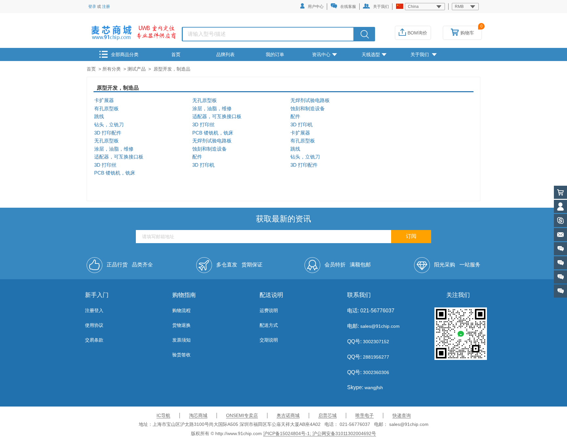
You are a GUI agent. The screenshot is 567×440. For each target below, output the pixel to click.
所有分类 (111, 69)
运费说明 (269, 310)
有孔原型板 (106, 108)
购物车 (467, 32)
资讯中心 (321, 54)
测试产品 (136, 69)
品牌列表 (225, 54)
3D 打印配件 (107, 133)
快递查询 (401, 415)
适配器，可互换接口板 (217, 116)
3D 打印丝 (203, 124)
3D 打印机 (301, 124)
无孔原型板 (204, 100)
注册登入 (94, 310)
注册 (106, 6)
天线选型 (371, 54)
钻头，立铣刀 (109, 124)
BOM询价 (417, 32)
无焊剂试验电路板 (310, 100)
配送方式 (269, 325)
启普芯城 (327, 415)
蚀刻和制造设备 (307, 108)
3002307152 (375, 341)
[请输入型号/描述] (364, 34)
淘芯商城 (198, 415)
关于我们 (381, 6)
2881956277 (375, 357)
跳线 (99, 116)
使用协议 (94, 325)
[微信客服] (560, 291)
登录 (92, 6)
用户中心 (316, 6)
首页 (175, 54)
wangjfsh (374, 387)
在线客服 (348, 6)
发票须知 (181, 340)
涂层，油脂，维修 (212, 108)
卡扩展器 (104, 100)
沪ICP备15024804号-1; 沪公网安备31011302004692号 (319, 433)
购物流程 (181, 310)
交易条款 (94, 340)
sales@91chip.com (380, 326)
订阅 (411, 236)
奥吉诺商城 (288, 415)
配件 (295, 116)
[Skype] (560, 220)
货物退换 (181, 325)
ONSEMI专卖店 (242, 415)
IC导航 (163, 415)
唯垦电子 (364, 415)
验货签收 (181, 354)
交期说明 (269, 340)
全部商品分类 (124, 54)
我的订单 (275, 54)
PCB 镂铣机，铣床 (212, 133)
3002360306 (375, 372)
